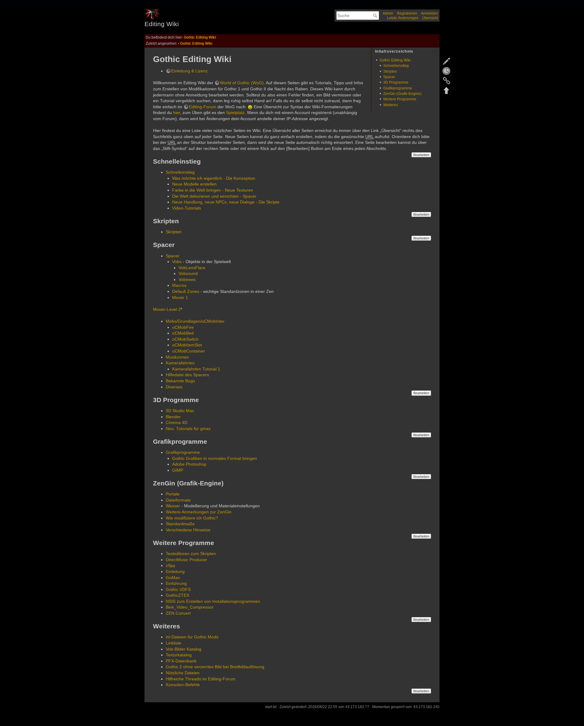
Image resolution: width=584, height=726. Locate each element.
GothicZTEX (177, 595)
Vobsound (188, 273)
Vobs (177, 261)
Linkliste (173, 643)
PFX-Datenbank (181, 660)
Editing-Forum (202, 106)
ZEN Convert (178, 613)
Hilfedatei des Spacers (187, 374)
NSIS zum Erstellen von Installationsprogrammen (213, 601)
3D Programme (395, 82)
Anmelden (429, 13)
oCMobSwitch (185, 339)
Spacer (389, 77)
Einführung (176, 583)
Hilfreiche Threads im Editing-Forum (200, 678)
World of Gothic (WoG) (242, 82)
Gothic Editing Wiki (200, 37)
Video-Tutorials (186, 208)
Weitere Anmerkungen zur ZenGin (198, 511)
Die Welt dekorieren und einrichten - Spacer (214, 196)
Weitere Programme (399, 99)
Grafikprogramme (397, 88)
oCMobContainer (188, 351)
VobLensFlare (192, 267)
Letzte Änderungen (403, 18)
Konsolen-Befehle (183, 684)
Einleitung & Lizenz (189, 70)
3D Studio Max (180, 410)
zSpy (170, 565)
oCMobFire (183, 327)
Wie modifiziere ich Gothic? (192, 518)
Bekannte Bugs (180, 380)
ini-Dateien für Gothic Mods (192, 636)
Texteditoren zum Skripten (191, 553)
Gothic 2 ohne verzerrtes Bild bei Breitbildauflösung (215, 666)
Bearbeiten (421, 155)
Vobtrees (187, 279)
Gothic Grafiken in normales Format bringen (214, 458)
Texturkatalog (179, 654)
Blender (173, 416)
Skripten (390, 71)
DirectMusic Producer (186, 559)
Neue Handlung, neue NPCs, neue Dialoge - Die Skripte (226, 202)
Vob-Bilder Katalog (183, 649)
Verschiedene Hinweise (188, 529)
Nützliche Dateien (183, 672)
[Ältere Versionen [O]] (446, 71)
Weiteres (390, 105)
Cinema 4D (176, 422)
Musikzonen (177, 357)
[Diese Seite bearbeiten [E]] (446, 61)
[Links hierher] (446, 80)
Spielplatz (235, 112)
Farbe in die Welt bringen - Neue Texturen (212, 190)
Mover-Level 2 (167, 309)
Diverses (174, 386)
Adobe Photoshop (189, 464)
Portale (172, 494)
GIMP (177, 470)
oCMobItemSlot (187, 344)
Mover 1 (180, 297)
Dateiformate (178, 500)
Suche (376, 15)
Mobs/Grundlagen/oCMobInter (195, 321)
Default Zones (185, 291)
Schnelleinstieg (396, 66)
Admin (388, 13)
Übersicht (430, 18)
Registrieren (407, 13)
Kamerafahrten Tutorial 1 (196, 368)
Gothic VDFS (178, 589)
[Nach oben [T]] (446, 90)
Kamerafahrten (180, 362)
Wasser (173, 505)
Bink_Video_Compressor (190, 607)
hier (176, 112)
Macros (179, 285)
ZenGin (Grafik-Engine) (402, 94)
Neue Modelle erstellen (194, 184)
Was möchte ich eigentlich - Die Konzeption (213, 178)
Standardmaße (180, 523)
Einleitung (175, 571)
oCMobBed (183, 333)
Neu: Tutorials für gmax (188, 428)
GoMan (173, 577)
